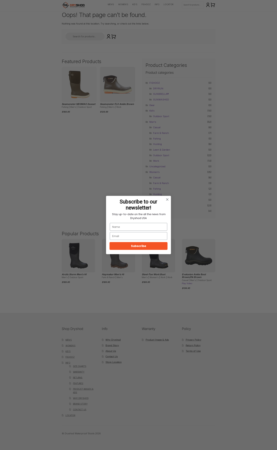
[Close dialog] (167, 199)
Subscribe (138, 246)
